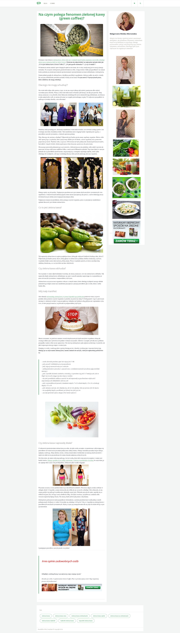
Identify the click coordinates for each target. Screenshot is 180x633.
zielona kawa (46, 616)
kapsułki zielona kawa (86, 620)
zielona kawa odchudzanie (79, 616)
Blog (45, 3)
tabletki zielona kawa (67, 620)
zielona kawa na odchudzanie (119, 616)
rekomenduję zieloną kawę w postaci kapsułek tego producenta (65, 297)
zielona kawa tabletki (48, 620)
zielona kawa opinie (99, 616)
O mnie (52, 3)
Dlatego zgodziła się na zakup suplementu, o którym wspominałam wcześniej (70, 460)
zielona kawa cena (60, 616)
